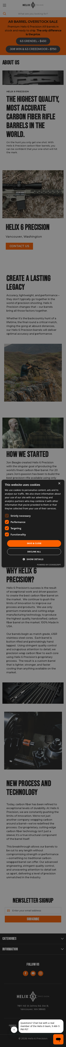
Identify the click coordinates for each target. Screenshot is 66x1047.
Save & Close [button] (34, 543)
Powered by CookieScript (49, 564)
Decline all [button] (34, 551)
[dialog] (33, 523)
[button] (33, 559)
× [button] (59, 483)
